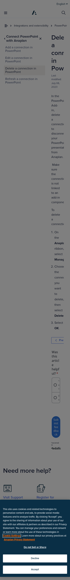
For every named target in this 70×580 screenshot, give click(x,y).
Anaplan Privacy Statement (19, 539)
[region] (35, 538)
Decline (35, 558)
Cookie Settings (12, 535)
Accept (35, 569)
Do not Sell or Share (35, 547)
